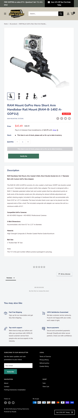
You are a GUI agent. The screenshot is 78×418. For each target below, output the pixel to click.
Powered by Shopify (10, 412)
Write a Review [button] (65, 274)
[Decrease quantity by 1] (17, 142)
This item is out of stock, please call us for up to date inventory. (40, 149)
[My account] (68, 14)
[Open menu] (5, 14)
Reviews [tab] (9, 278)
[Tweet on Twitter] (65, 118)
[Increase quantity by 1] (28, 142)
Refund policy (44, 363)
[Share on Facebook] (57, 118)
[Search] (60, 13)
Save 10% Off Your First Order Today (61, 3)
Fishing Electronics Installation (15, 390)
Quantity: (10, 142)
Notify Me (23, 156)
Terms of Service (45, 356)
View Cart (46, 386)
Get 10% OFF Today (63, 412)
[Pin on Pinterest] (61, 118)
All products (13, 24)
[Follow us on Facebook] (5, 402)
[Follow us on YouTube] (13, 402)
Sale (44, 383)
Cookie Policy (44, 366)
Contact (6, 386)
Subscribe (10, 372)
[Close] (72, 412)
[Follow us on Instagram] (9, 402)
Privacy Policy (44, 360)
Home (6, 24)
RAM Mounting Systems (15, 118)
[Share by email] (69, 118)
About (6, 383)
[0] (72, 13)
